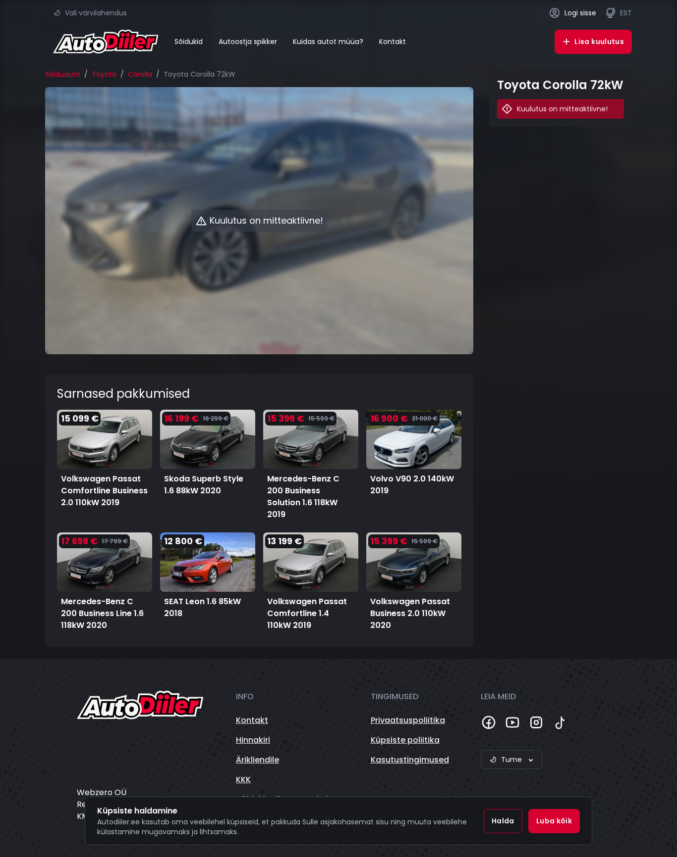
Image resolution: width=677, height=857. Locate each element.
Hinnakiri (253, 740)
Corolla (140, 74)
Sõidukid (188, 42)
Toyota (104, 74)
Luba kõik (554, 821)
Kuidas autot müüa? (328, 42)
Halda (503, 821)
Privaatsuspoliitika (408, 720)
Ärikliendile (257, 759)
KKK (243, 779)
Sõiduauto (62, 74)
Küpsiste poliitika (405, 740)
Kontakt (392, 42)
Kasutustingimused (410, 759)
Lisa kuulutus (599, 42)
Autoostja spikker (248, 42)
